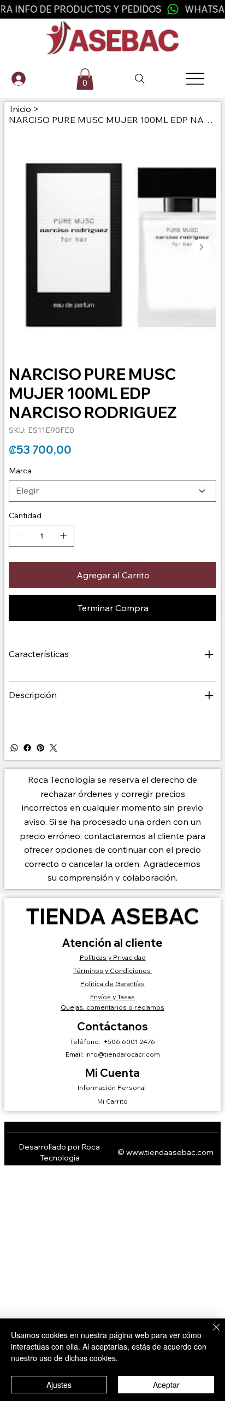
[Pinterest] (40, 747)
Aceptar (166, 1384)
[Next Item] (201, 247)
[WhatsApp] (14, 747)
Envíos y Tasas (112, 997)
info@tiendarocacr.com (122, 1054)
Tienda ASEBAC (112, 915)
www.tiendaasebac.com (170, 1152)
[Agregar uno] (63, 536)
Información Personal (112, 1087)
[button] (85, 79)
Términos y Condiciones (112, 970)
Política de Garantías (112, 984)
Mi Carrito (112, 1101)
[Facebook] (27, 747)
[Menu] (195, 78)
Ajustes (59, 1384)
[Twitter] (53, 747)
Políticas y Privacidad (113, 957)
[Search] (140, 78)
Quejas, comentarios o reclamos (112, 1007)
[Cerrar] (210, 1334)
